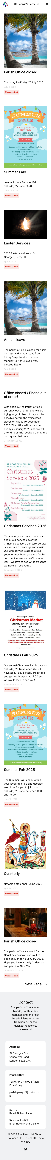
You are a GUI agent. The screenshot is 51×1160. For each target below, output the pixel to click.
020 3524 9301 (18, 1119)
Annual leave (14, 340)
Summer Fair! (15, 172)
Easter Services (17, 243)
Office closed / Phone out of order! (25, 395)
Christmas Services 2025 (25, 526)
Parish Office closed (20, 72)
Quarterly (12, 874)
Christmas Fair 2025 (21, 655)
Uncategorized (11, 92)
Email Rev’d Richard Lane (24, 1123)
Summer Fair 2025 (19, 770)
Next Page (36, 984)
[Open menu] (46, 4)
